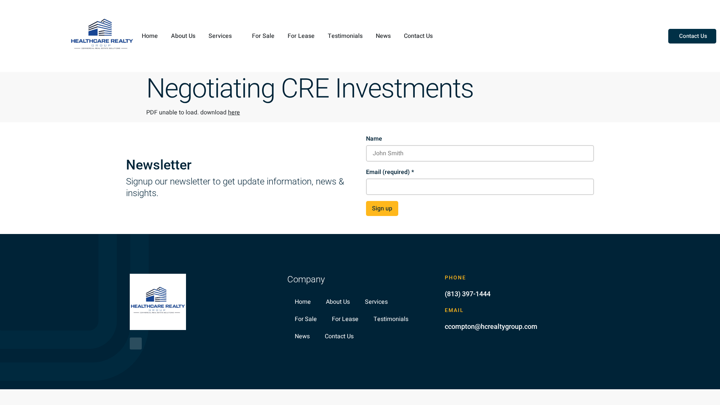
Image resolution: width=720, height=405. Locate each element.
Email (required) (390, 172)
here (234, 112)
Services (220, 36)
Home (150, 36)
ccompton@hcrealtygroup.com (491, 326)
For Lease (301, 36)
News (383, 36)
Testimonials (345, 36)
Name (374, 138)
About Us (183, 36)
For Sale (263, 36)
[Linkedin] (136, 344)
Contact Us (418, 36)
